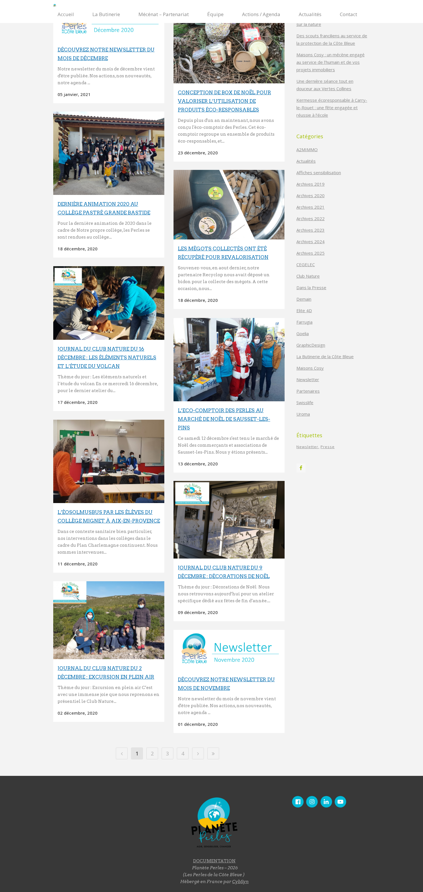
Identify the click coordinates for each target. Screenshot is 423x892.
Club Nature (308, 276)
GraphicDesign (310, 345)
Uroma (303, 414)
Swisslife (304, 402)
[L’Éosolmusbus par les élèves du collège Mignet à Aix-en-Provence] (108, 461)
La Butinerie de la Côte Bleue (325, 356)
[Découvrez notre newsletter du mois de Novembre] (229, 650)
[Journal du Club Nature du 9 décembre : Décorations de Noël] (229, 520)
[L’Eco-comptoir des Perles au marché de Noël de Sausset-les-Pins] (229, 359)
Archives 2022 (310, 218)
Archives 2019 (310, 184)
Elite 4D (304, 310)
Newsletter (307, 379)
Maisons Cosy (310, 368)
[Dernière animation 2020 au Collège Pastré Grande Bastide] (108, 153)
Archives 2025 (310, 253)
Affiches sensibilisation (318, 172)
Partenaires (308, 391)
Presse (328, 446)
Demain (303, 299)
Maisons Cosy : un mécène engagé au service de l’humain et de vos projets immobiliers (330, 62)
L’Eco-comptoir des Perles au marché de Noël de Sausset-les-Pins (224, 419)
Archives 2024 (310, 241)
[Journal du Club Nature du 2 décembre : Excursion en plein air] (108, 620)
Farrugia (304, 322)
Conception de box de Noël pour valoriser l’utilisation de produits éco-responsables (224, 101)
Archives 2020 (310, 195)
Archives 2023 (310, 230)
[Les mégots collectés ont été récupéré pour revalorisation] (229, 204)
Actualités (306, 161)
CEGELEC (305, 264)
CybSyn (240, 881)
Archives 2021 (310, 207)
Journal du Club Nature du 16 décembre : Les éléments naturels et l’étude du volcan (107, 357)
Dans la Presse (311, 287)
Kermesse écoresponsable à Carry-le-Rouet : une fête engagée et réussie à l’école (331, 107)
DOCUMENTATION (214, 861)
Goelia (302, 333)
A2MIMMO (307, 149)
